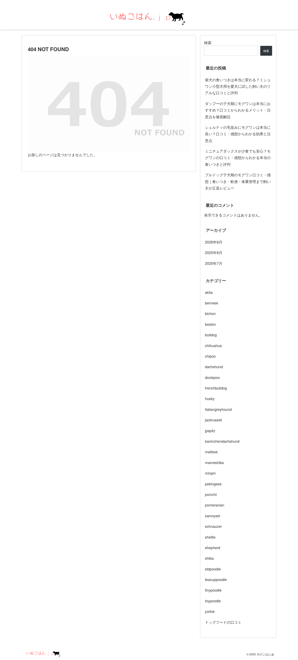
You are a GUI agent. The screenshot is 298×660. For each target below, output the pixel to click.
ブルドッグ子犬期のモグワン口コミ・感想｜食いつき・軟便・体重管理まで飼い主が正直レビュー (238, 181)
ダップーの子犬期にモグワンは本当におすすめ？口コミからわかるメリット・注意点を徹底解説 (238, 110)
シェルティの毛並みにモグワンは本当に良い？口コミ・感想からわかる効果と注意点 (238, 133)
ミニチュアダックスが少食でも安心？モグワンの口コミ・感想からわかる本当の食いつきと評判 (238, 157)
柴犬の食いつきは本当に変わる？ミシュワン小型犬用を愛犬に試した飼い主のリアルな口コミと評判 (238, 86)
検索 (207, 42)
